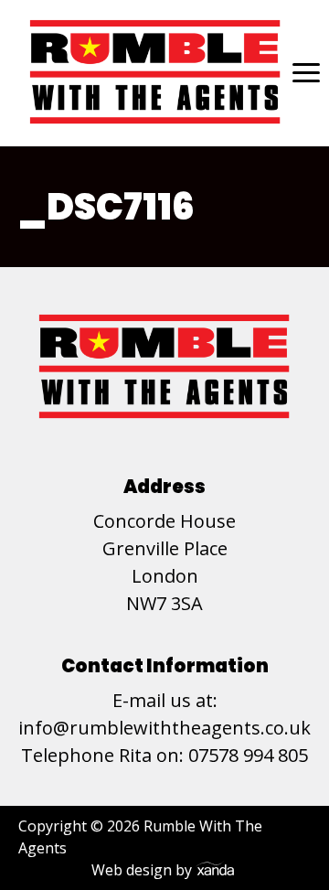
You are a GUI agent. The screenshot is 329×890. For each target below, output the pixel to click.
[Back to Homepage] (155, 72)
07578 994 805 (248, 755)
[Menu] (301, 72)
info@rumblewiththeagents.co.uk (164, 727)
